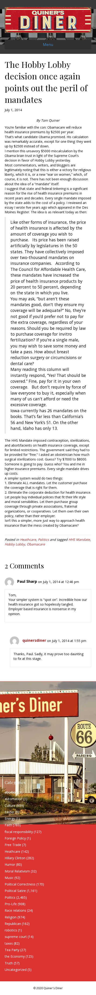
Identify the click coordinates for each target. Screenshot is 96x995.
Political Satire (15, 890)
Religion (11, 917)
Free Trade (13, 845)
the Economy (15, 956)
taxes (9, 943)
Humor (10, 864)
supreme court (16, 936)
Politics (43, 539)
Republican (13, 923)
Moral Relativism (17, 871)
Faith (8, 825)
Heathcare (28, 539)
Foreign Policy (15, 838)
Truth (9, 963)
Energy (10, 818)
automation (13, 799)
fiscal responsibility (19, 832)
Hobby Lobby (15, 544)
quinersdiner (34, 640)
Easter (9, 812)
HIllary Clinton (15, 858)
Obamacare (36, 544)
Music (9, 877)
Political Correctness (20, 884)
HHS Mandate (79, 539)
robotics (11, 930)
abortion (11, 792)
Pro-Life (11, 904)
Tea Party (12, 950)
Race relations (15, 910)
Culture (10, 805)
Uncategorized (16, 969)
